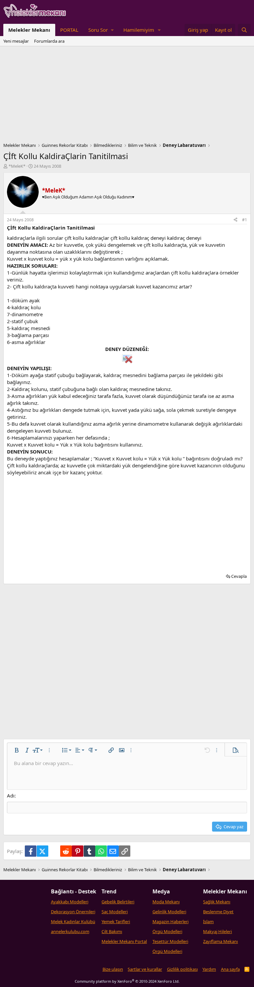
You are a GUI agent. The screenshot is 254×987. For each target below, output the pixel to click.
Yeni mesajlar (16, 41)
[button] (100, 30)
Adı (11, 795)
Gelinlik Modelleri (169, 912)
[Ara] (244, 30)
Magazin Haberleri (170, 921)
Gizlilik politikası (182, 969)
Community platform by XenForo (127, 981)
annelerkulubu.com (70, 931)
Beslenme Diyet (218, 912)
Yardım (209, 969)
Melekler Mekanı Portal (124, 941)
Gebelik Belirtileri (118, 902)
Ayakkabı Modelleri (69, 902)
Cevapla (239, 576)
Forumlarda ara (49, 41)
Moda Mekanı (166, 902)
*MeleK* (17, 166)
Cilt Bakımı (112, 931)
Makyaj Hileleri (217, 931)
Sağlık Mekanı (216, 902)
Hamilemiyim (138, 29)
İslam (208, 921)
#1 (244, 220)
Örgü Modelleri (167, 931)
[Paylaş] (235, 220)
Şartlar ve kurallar (145, 969)
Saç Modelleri (115, 912)
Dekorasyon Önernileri (73, 912)
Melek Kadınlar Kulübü (73, 921)
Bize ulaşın (113, 969)
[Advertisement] (127, 96)
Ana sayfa (230, 969)
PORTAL (69, 29)
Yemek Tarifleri (116, 921)
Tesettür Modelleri (170, 941)
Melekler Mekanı (29, 29)
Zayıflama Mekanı (220, 941)
